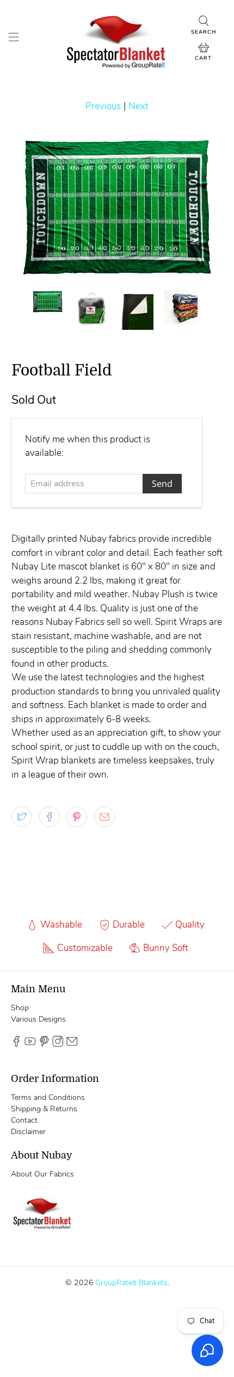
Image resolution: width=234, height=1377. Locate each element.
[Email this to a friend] (104, 816)
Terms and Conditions (48, 1097)
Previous (103, 106)
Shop (20, 1008)
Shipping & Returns (44, 1109)
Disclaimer (28, 1131)
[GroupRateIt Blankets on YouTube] (29, 1044)
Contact (24, 1120)
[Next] (205, 207)
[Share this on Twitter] (21, 816)
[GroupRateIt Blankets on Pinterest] (44, 1044)
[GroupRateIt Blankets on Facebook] (16, 1044)
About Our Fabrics (42, 1174)
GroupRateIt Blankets (131, 1283)
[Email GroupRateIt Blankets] (71, 1044)
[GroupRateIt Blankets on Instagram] (57, 1044)
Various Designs (38, 1019)
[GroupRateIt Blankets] (117, 39)
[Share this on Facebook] (49, 816)
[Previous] (29, 207)
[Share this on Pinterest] (76, 816)
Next (138, 106)
